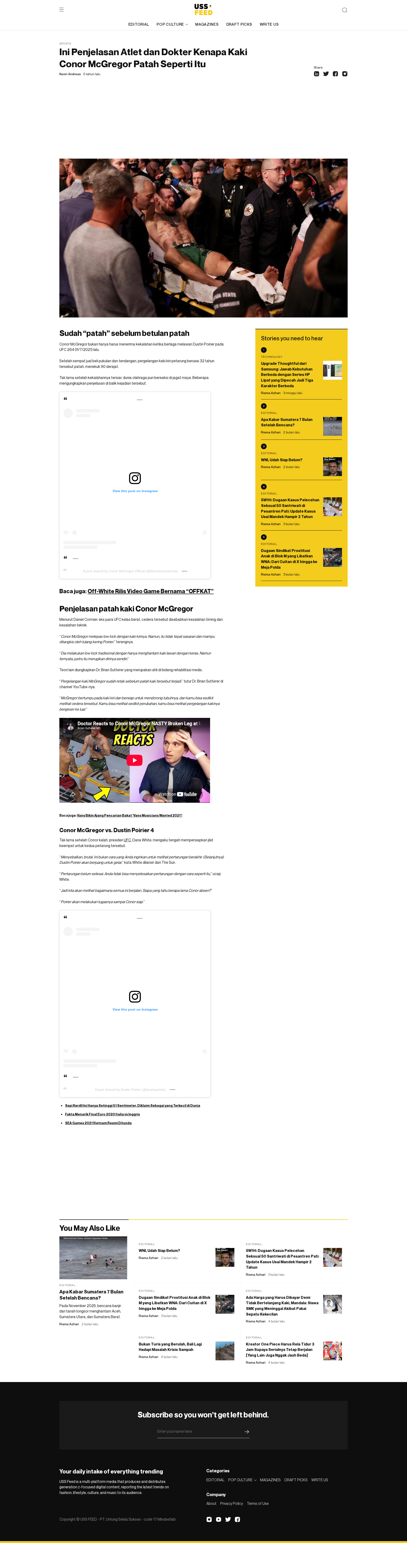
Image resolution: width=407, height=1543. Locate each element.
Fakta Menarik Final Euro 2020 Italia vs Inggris (102, 1114)
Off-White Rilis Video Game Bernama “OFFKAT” (151, 591)
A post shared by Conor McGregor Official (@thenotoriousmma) (130, 571)
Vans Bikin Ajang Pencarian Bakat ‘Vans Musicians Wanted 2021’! (129, 815)
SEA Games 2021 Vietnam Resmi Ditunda (98, 1123)
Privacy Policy (231, 1503)
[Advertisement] (203, 123)
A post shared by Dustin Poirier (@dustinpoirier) (130, 1089)
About (211, 1503)
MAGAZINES (207, 24)
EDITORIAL (138, 24)
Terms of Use (258, 1503)
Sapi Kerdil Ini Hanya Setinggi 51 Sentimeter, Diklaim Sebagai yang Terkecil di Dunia (132, 1105)
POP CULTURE (170, 24)
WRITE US (269, 24)
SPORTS (65, 43)
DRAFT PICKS (239, 24)
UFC (127, 840)
